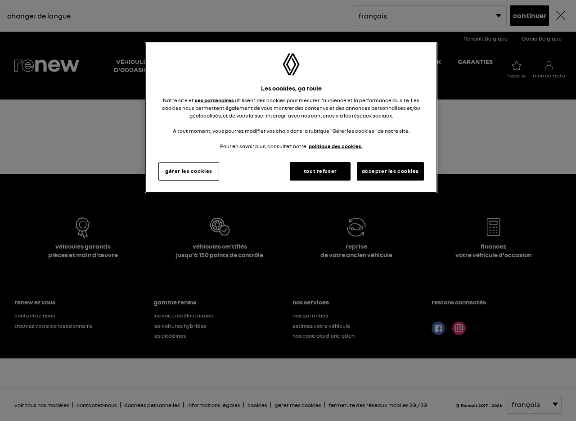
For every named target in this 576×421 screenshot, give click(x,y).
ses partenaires (214, 100)
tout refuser (320, 171)
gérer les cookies (188, 171)
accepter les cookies (390, 171)
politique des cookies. (336, 146)
